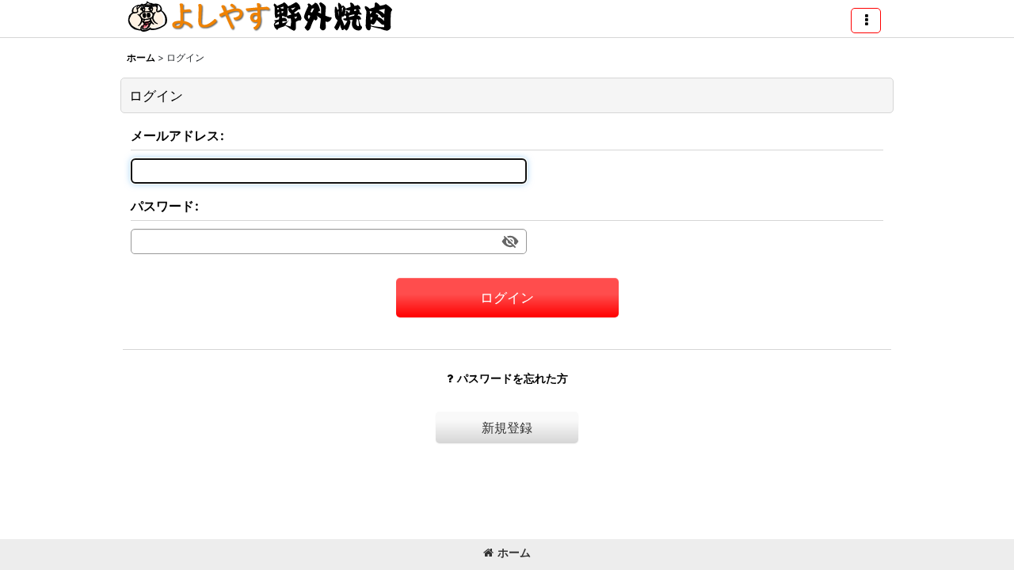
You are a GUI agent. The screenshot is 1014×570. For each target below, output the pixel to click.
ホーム (514, 552)
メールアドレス (175, 135)
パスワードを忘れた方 (512, 378)
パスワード (162, 206)
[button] (866, 20)
